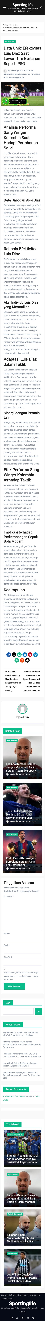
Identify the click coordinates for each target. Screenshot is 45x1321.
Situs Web (8, 957)
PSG (6, 78)
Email (7, 945)
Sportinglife (22, 4)
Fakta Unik (12, 1254)
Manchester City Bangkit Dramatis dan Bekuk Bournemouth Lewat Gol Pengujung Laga (22, 1075)
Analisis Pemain (11, 74)
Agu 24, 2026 (24, 821)
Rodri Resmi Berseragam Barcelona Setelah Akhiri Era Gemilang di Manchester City (21, 863)
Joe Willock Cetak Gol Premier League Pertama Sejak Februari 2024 (22, 1278)
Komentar (8, 896)
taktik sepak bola (17, 78)
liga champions (25, 74)
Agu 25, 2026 (24, 774)
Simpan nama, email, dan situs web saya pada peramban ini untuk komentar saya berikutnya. (21, 976)
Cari (8, 1002)
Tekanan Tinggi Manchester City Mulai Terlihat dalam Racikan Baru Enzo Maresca (20, 1239)
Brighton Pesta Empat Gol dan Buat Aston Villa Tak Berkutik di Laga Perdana (22, 1159)
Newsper (34, 1295)
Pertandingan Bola (15, 1135)
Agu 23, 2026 (24, 868)
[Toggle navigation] (4, 7)
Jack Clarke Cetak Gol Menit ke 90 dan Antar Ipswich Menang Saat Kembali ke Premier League (19, 818)
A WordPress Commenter (14, 1096)
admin (13, 70)
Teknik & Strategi (15, 1214)
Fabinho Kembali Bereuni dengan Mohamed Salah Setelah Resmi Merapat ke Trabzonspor (22, 769)
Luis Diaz (36, 74)
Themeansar (6, 1298)
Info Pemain (9, 41)
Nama (7, 933)
